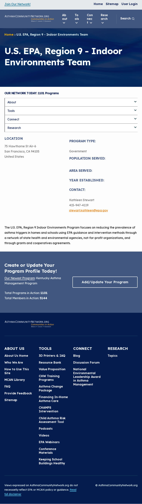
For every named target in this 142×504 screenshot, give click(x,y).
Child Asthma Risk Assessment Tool (52, 420)
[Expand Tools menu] (135, 108)
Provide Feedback (18, 393)
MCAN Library (14, 380)
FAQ (7, 386)
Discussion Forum (86, 362)
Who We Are (13, 362)
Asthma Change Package (51, 388)
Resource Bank (50, 362)
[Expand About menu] (135, 100)
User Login (129, 4)
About (64, 17)
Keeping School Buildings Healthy (52, 461)
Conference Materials (47, 450)
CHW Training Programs (49, 378)
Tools (77, 17)
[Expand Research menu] (135, 126)
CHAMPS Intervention (48, 409)
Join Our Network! (17, 4)
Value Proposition (52, 369)
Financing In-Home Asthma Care (53, 399)
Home (98, 4)
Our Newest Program (19, 278)
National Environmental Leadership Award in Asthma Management (86, 376)
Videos (44, 435)
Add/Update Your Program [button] (105, 282)
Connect (90, 18)
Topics (112, 355)
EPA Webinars (49, 442)
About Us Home (16, 355)
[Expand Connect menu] (135, 117)
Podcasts (46, 428)
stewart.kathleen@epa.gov (88, 210)
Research (104, 17)
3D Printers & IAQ (52, 355)
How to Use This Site (16, 371)
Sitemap (112, 4)
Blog (76, 355)
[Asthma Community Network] (29, 18)
